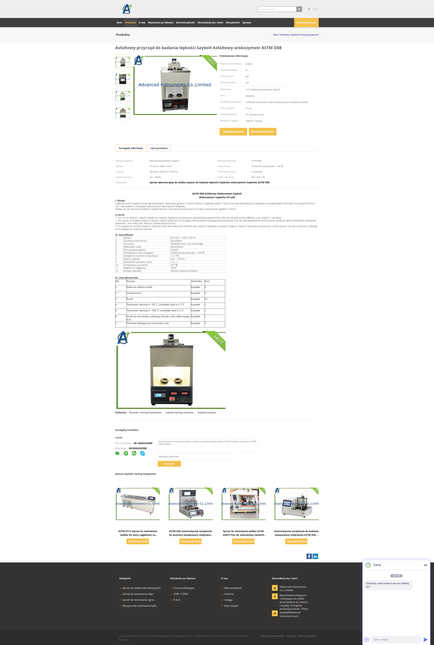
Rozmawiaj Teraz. (306, 22)
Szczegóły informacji (131, 148)
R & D (176, 599)
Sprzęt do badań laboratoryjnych (142, 588)
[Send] (425, 639)
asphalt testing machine (179, 412)
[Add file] (366, 639)
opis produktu (159, 148)
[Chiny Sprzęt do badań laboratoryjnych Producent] (127, 9)
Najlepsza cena (233, 131)
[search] (299, 9)
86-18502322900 (143, 443)
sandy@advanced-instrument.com (290, 614)
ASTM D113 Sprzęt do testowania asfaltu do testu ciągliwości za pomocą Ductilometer (137, 535)
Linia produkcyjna (183, 588)
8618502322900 (138, 448)
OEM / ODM (180, 593)
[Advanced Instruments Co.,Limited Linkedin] (315, 556)
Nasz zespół (231, 605)
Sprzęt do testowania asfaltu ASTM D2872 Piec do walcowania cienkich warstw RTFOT (243, 535)
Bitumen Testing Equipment (145, 412)
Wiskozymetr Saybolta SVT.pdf (217, 197)
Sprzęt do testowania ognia (138, 599)
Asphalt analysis (207, 412)
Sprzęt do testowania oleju (138, 593)
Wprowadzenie (233, 588)
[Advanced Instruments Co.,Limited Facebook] (309, 556)
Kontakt (169, 463)
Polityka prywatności (272, 636)
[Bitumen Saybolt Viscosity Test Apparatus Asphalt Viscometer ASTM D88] (122, 61)
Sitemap (290, 636)
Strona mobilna (306, 636)
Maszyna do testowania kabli (139, 605)
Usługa (228, 599)
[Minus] (425, 565)
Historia (228, 593)
